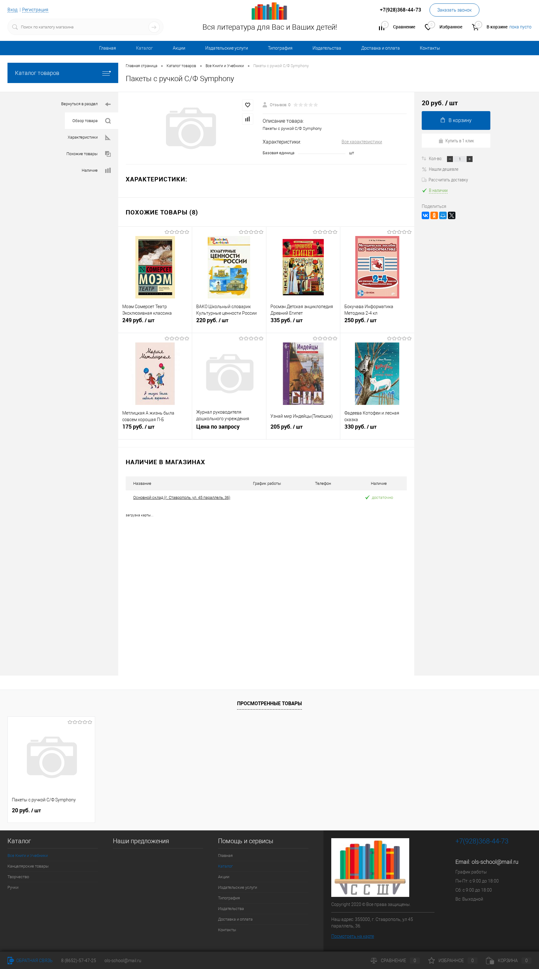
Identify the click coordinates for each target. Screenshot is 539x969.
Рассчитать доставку (448, 179)
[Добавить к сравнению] (247, 119)
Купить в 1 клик (459, 140)
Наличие (90, 170)
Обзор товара (85, 120)
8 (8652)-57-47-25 (78, 960)
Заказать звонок (454, 9)
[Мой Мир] (443, 215)
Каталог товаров (37, 73)
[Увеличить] (190, 128)
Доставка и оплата (380, 48)
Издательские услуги (226, 48)
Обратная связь (34, 960)
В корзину (460, 120)
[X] (451, 215)
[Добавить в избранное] (247, 105)
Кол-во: (436, 158)
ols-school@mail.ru (495, 861)
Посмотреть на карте (352, 936)
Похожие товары (82, 153)
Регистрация (35, 9)
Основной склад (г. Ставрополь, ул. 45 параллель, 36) (181, 497)
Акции (179, 48)
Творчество (18, 876)
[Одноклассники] (434, 215)
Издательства (327, 48)
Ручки (12, 887)
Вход (12, 9)
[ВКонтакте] (425, 215)
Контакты (430, 48)
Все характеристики (362, 141)
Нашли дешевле (444, 169)
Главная (107, 48)
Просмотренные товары (269, 703)
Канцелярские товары (28, 866)
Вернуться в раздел (79, 103)
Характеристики (83, 137)
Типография (280, 48)
